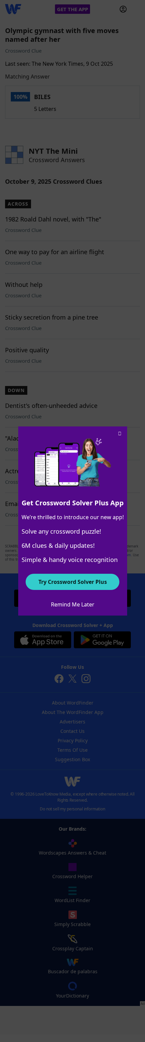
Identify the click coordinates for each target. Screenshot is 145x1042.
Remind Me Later (72, 604)
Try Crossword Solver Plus (72, 582)
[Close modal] (120, 434)
